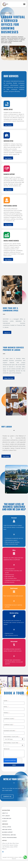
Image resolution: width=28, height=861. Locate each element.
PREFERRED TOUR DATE (11, 736)
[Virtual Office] (7, 104)
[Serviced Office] (7, 135)
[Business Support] (7, 168)
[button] (24, 4)
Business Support (9, 174)
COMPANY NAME (9, 718)
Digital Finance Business (11, 241)
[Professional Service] (7, 200)
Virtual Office (8, 109)
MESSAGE (6, 749)
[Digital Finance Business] (7, 235)
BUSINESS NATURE (9, 730)
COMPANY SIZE (8, 724)
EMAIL (6, 706)
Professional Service (10, 206)
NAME (6, 700)
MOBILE (6, 712)
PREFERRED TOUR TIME (11, 742)
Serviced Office (8, 141)
